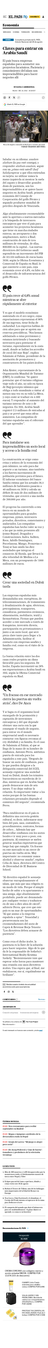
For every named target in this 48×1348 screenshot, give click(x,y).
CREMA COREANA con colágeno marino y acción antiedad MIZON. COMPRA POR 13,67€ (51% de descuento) (24, 1273)
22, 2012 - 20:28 (27, 91)
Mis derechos (37, 32)
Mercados (7, 32)
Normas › (41, 999)
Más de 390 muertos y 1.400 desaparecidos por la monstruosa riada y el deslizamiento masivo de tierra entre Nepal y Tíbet (25, 1174)
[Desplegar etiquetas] (43, 1012)
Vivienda (16, 32)
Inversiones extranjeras (29, 1013)
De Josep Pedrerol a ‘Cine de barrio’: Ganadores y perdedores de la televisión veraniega (22, 1152)
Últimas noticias (11, 1121)
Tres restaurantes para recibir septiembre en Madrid (19, 1127)
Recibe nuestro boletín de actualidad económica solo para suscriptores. (19, 985)
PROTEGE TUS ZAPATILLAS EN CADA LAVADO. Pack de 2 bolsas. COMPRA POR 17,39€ (33, 1313)
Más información (8, 1024)
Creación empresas (10, 1013)
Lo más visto (9, 1166)
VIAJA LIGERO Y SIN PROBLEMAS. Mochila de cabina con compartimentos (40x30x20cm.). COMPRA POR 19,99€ (33, 1299)
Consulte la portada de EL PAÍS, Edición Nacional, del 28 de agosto (29, 41)
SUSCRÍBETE (34, 17)
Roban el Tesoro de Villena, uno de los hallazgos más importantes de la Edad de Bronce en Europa (24, 1191)
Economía (11, 25)
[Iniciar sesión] (43, 17)
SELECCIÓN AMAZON (24, 1237)
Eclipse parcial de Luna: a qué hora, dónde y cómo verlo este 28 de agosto (23, 1182)
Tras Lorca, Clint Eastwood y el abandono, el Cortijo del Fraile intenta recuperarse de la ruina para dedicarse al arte (24, 1200)
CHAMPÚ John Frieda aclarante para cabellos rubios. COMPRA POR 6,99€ (33, 1284)
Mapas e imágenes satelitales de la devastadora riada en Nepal (21, 1135)
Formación (25, 32)
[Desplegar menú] (5, 17)
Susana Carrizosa (24, 87)
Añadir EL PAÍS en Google (16, 104)
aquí (40, 1030)
